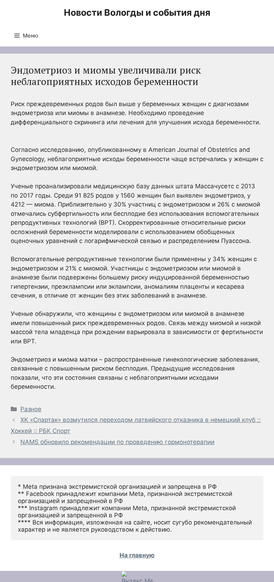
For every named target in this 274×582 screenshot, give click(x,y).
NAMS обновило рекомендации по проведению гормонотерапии (117, 442)
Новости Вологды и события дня (137, 12)
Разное (30, 409)
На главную (137, 555)
